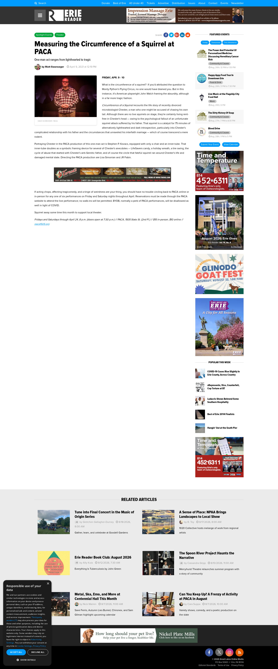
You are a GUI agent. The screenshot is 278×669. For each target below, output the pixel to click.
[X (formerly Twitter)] (219, 653)
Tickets (151, 3)
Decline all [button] (37, 652)
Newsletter (237, 3)
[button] (27, 660)
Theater (60, 35)
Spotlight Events (44, 35)
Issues (191, 3)
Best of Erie (119, 3)
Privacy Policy (237, 665)
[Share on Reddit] (187, 35)
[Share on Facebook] (165, 35)
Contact (212, 3)
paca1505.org (41, 224)
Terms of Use (223, 665)
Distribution (178, 3)
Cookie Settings (24, 646)
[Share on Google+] (176, 35)
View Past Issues (204, 247)
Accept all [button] (16, 652)
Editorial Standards (207, 665)
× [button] (48, 583)
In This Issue (236, 247)
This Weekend (230, 43)
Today (205, 43)
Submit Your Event (210, 144)
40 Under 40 (136, 3)
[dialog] (27, 623)
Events (224, 3)
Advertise (163, 3)
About (201, 3)
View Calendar (231, 144)
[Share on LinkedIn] (182, 35)
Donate (106, 3)
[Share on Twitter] (171, 35)
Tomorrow (215, 43)
